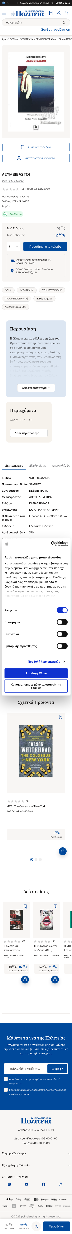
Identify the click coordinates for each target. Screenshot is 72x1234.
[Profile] (58, 13)
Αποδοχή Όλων (36, 673)
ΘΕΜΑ (14, 39)
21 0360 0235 (63, 2)
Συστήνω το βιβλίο (39, 147)
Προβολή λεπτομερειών (44, 661)
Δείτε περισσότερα (36, 387)
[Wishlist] (51, 13)
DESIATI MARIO (13, 181)
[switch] (62, 622)
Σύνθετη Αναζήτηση (55, 29)
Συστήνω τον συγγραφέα (40, 158)
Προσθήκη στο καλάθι (45, 246)
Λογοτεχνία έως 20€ (15, 306)
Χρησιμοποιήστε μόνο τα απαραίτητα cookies (36, 686)
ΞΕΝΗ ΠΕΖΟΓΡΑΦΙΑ (46, 39)
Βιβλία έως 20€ (44, 298)
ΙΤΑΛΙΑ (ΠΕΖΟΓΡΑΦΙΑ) (16, 298)
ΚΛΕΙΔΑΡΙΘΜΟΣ (20, 201)
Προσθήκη (56, 1226)
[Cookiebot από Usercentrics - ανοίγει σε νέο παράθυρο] (51, 543)
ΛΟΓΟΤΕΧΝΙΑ (27, 39)
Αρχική (5, 39)
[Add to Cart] (63, 851)
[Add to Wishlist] (36, 1226)
